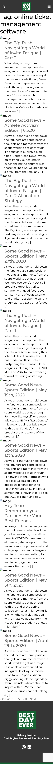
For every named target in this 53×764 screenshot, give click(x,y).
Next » (34, 699)
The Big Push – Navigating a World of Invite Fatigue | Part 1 (24, 323)
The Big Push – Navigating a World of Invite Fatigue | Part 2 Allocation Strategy (24, 190)
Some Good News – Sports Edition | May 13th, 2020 (25, 450)
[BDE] (26, 6)
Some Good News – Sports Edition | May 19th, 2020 (25, 389)
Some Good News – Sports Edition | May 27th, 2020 (25, 256)
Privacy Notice (26, 735)
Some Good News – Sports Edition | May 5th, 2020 (25, 580)
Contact (5, 6)
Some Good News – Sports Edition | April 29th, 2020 (26, 640)
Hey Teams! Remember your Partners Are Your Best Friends (23, 513)
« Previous (7, 699)
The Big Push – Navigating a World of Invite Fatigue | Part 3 (24, 50)
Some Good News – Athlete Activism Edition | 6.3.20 (24, 125)
